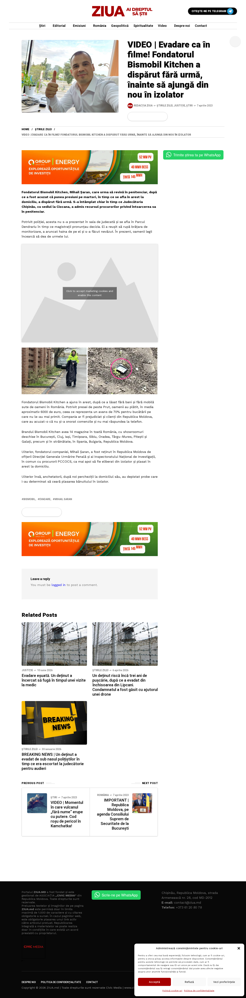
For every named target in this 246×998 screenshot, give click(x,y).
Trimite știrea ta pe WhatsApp (197, 154)
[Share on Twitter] (139, 116)
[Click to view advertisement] (90, 167)
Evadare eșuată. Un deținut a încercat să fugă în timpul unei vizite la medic (54, 680)
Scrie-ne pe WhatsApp (120, 895)
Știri (189, 106)
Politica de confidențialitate (199, 990)
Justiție (179, 106)
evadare (44, 499)
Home (25, 129)
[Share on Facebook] (132, 116)
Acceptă (154, 982)
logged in (59, 585)
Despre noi (29, 982)
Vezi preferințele (224, 982)
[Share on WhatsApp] (145, 116)
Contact (92, 982)
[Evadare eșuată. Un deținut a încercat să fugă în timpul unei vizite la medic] (54, 643)
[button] (239, 948)
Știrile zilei (165, 106)
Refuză (189, 982)
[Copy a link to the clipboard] (163, 116)
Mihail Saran (63, 499)
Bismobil (29, 499)
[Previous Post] (37, 803)
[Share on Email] (157, 116)
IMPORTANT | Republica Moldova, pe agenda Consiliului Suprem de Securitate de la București (113, 814)
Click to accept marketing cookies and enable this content (89, 293)
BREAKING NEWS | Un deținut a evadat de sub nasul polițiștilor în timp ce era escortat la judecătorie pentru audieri (53, 761)
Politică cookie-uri (172, 990)
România (103, 795)
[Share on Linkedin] (151, 116)
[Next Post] (142, 803)
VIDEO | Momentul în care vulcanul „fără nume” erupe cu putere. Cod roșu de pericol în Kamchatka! (67, 814)
